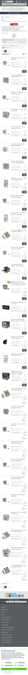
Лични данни (4, 632)
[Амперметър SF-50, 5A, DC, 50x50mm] (5, 499)
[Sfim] (14, 25)
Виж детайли (24, 402)
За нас (3, 612)
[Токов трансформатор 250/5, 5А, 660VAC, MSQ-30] (5, 235)
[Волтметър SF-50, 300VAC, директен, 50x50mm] (5, 411)
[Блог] (7, 596)
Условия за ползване (6, 637)
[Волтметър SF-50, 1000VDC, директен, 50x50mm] (5, 464)
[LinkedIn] (19, 596)
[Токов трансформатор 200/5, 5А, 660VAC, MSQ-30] (5, 535)
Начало (3, 607)
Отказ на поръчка (5, 617)
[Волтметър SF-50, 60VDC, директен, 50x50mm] (5, 446)
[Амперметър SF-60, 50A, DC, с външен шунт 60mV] (5, 552)
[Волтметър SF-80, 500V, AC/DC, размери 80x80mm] (5, 166)
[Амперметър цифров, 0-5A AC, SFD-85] (5, 307)
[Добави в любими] (2, 58)
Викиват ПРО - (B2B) (6, 634)
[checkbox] (2, 662)
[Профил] (16, 2)
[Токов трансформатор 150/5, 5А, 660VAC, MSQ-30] (5, 570)
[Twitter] (13, 596)
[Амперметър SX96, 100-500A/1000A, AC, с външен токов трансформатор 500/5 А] (5, 287)
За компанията (5, 619)
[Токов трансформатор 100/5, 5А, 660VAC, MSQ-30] (5, 393)
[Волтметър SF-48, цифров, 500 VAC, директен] (5, 341)
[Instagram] (16, 596)
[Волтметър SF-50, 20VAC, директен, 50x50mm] (5, 200)
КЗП (2, 645)
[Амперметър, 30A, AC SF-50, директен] (5, 63)
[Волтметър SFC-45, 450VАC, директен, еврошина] (5, 218)
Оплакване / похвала (6, 629)
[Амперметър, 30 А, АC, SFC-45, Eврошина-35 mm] (5, 359)
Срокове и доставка (6, 640)
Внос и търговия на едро (7, 627)
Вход (2, 614)
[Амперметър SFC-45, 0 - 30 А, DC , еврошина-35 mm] (5, 183)
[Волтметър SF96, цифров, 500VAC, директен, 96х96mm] (5, 324)
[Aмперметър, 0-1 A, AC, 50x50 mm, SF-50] (5, 114)
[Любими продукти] (22, 1)
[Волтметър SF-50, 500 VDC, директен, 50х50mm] (5, 482)
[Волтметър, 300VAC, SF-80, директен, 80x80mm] (5, 80)
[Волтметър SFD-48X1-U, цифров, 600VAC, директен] (5, 269)
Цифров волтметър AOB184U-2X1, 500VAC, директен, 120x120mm (17, 372)
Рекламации (4, 609)
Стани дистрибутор (6, 642)
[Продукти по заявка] (19, 2)
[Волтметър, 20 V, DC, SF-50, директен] (5, 429)
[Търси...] (25, 4)
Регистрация (4, 624)
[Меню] (2, 1)
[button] (4, 649)
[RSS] (22, 596)
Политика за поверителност (20, 649)
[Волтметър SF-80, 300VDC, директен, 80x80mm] (5, 149)
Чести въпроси (5, 622)
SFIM (25, 66)
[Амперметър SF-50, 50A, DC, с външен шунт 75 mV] (5, 97)
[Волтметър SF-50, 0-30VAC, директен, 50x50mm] (5, 132)
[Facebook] (10, 596)
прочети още (4, 32)
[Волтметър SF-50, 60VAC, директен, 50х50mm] (5, 252)
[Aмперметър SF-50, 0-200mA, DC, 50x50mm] (5, 517)
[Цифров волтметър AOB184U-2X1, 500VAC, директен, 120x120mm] (5, 376)
